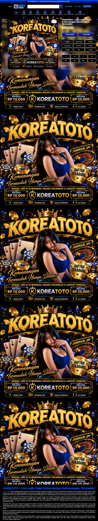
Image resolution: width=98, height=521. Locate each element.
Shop (10, 6)
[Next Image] (55, 46)
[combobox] (43, 6)
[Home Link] (19, 6)
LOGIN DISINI (86, 34)
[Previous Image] (10, 46)
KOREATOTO (6, 491)
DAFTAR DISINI (70, 34)
